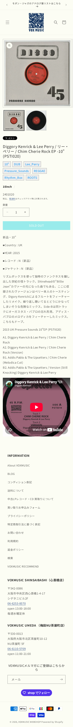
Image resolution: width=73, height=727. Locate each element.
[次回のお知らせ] (66, 5)
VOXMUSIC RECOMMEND (23, 566)
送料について (15, 490)
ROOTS (32, 177)
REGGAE (39, 171)
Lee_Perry (32, 164)
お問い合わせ (15, 532)
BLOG (11, 474)
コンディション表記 (19, 482)
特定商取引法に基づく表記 (23, 524)
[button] (7, 22)
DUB (17, 164)
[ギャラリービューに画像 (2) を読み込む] (36, 120)
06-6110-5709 (16, 649)
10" (6, 164)
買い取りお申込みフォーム (23, 507)
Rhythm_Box (13, 177)
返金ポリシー (15, 549)
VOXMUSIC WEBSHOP (29, 721)
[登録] (61, 679)
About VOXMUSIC (18, 465)
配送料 (12, 198)
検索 (10, 558)
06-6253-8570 (16, 603)
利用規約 (12, 541)
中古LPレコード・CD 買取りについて (30, 499)
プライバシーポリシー (21, 516)
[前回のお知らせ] (7, 5)
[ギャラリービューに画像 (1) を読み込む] (14, 120)
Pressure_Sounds (16, 171)
